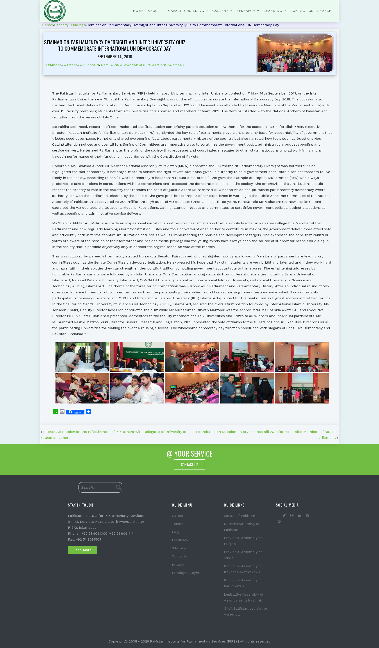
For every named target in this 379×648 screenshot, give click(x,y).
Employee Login (185, 573)
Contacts (179, 556)
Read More (82, 550)
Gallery (220, 11)
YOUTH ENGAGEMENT (166, 64)
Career (177, 516)
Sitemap (179, 548)
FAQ (175, 532)
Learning (273, 11)
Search (324, 11)
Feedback (180, 540)
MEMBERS (53, 64)
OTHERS (71, 64)
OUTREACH (89, 64)
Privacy (178, 564)
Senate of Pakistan (239, 516)
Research (246, 11)
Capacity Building (186, 11)
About (154, 11)
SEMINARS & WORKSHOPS (123, 64)
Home (138, 11)
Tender (178, 524)
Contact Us (301, 11)
